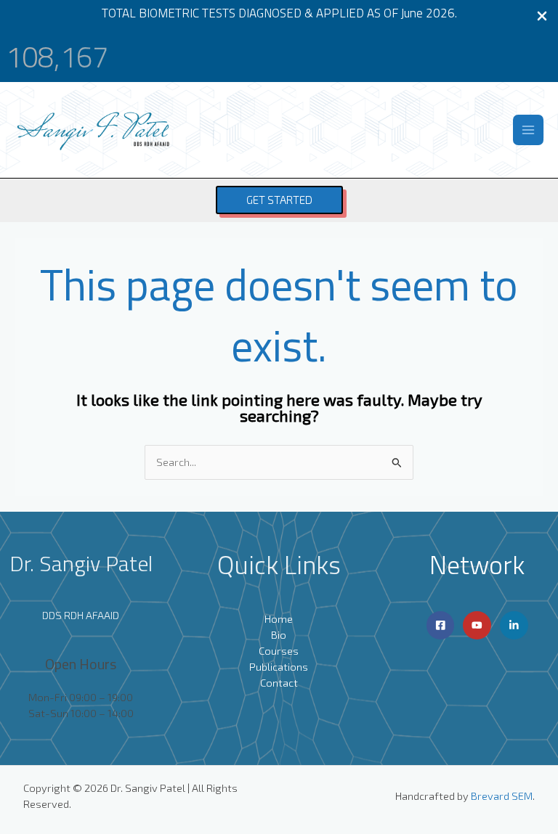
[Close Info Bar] (542, 16)
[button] (279, 200)
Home (278, 618)
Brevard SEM (502, 795)
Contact (279, 682)
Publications (278, 666)
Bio (278, 634)
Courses (279, 650)
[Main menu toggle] (528, 130)
